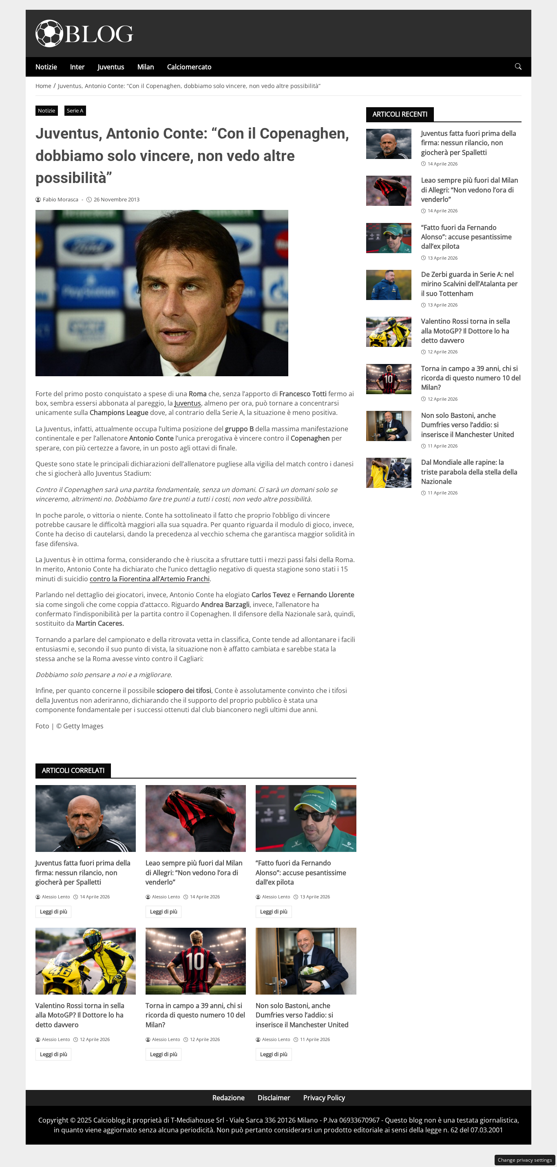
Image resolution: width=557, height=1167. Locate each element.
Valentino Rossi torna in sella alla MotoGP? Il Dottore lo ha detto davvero (79, 1015)
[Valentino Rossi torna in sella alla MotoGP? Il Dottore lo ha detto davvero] (85, 961)
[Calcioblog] (84, 32)
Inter (77, 66)
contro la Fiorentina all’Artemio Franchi (150, 578)
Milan (145, 66)
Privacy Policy (324, 1097)
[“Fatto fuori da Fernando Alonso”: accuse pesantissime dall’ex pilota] (306, 818)
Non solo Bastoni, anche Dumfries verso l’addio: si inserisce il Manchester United (302, 1015)
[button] (518, 66)
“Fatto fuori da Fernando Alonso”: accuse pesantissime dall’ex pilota (301, 872)
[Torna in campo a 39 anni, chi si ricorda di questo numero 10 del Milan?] (196, 961)
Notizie (46, 66)
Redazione (228, 1097)
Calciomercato (189, 66)
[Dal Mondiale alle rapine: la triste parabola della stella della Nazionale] (388, 473)
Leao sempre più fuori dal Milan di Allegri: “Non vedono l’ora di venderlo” (194, 872)
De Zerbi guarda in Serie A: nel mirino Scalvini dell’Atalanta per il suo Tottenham (469, 284)
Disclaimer (274, 1097)
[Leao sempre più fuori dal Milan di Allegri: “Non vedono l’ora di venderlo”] (196, 818)
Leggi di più (53, 911)
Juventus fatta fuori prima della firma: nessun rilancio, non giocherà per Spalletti (82, 872)
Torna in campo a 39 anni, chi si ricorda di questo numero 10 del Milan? (195, 1015)
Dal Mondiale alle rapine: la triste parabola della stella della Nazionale (469, 472)
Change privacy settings (525, 1159)
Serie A (75, 110)
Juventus (111, 66)
